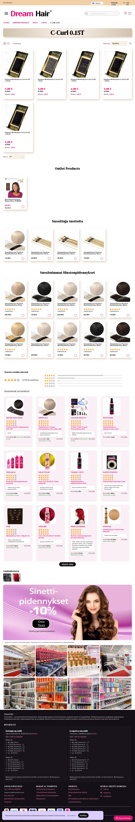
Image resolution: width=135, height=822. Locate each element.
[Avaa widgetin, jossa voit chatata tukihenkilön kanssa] (123, 818)
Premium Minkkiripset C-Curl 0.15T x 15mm (116, 80)
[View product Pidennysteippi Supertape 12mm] (111, 470)
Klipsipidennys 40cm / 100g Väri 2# (17, 536)
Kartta (34, 734)
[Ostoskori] (129, 13)
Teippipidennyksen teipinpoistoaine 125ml (111, 428)
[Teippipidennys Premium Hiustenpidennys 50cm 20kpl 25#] (41, 332)
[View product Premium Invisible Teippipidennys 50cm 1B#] (15, 416)
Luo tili (127, 4)
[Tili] (125, 13)
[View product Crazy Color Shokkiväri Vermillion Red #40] (47, 524)
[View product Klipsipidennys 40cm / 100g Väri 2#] (15, 524)
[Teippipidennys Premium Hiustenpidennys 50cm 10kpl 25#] (94, 292)
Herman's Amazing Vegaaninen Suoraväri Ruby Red (81, 537)
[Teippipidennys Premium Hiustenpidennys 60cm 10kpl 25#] (67, 292)
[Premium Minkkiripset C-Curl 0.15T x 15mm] (117, 64)
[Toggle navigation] (6, 13)
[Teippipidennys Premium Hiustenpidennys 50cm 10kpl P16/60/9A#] (94, 240)
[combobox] (102, 13)
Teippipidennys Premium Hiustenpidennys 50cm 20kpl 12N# (49, 428)
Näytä (5, 157)
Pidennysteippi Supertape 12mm (114, 481)
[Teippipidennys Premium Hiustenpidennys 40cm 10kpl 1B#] (120, 332)
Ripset (35, 23)
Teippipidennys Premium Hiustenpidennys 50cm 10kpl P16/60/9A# (93, 253)
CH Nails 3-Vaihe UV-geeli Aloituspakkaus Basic (79, 428)
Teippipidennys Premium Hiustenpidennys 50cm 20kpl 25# (40, 344)
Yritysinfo (8, 802)
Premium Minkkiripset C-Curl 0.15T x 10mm (83, 80)
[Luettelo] (8, 43)
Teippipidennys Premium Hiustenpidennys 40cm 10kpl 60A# (14, 253)
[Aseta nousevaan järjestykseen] (130, 43)
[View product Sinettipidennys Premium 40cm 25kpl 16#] (111, 524)
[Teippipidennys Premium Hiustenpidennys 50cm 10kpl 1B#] (120, 292)
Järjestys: (106, 43)
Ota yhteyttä (9, 795)
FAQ (69, 795)
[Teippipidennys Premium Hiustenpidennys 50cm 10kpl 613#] (15, 332)
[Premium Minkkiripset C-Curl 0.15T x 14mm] (18, 64)
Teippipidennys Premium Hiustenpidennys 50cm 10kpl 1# (40, 304)
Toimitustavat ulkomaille (46, 792)
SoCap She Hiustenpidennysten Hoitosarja (16, 482)
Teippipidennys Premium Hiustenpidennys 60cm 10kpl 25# (66, 304)
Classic (44, 23)
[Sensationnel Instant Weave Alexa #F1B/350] (15, 188)
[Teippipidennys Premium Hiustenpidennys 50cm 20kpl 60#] (15, 292)
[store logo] (31, 13)
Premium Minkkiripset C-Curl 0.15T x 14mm (17, 80)
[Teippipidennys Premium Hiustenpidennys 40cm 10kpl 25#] (67, 332)
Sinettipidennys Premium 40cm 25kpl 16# (113, 530)
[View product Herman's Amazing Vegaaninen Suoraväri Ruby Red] (79, 524)
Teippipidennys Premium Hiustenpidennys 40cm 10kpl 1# (93, 344)
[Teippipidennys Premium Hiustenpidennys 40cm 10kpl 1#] (94, 332)
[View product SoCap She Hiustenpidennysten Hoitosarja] (15, 470)
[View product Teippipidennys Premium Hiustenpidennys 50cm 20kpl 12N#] (47, 416)
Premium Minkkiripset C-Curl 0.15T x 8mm (50, 80)
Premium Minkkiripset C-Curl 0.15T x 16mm (17, 133)
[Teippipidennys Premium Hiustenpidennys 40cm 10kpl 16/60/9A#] (41, 240)
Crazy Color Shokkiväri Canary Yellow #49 (48, 482)
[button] (119, 43)
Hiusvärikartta (74, 789)
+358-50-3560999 (15, 737)
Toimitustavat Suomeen (45, 789)
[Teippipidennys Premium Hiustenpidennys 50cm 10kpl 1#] (41, 292)
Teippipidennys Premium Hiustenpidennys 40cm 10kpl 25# (66, 344)
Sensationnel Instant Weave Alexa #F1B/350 (13, 200)
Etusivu (6, 23)
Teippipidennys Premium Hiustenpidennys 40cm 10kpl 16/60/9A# (40, 253)
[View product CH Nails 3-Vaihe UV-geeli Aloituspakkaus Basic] (79, 416)
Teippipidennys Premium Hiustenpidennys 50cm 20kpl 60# (14, 304)
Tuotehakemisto (74, 802)
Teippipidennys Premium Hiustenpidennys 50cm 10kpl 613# (14, 344)
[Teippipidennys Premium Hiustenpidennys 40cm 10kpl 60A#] (15, 240)
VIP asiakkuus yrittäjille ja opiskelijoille (83, 799)
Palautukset (41, 799)
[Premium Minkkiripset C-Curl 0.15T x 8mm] (51, 64)
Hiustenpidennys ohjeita (77, 792)
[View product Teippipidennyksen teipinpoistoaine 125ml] (111, 416)
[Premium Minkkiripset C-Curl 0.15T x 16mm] (18, 117)
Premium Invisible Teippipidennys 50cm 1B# (17, 428)
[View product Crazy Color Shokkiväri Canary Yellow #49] (47, 470)
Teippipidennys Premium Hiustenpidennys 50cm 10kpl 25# (93, 304)
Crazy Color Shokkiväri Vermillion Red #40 (49, 537)
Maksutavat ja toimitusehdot (47, 795)
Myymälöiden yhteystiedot (14, 799)
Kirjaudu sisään (114, 4)
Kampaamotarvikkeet (21, 23)
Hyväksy (83, 815)
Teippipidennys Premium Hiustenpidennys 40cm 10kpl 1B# (119, 344)
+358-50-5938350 (79, 737)
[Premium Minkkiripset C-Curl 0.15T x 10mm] (84, 64)
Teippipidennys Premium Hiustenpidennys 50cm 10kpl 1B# (119, 304)
